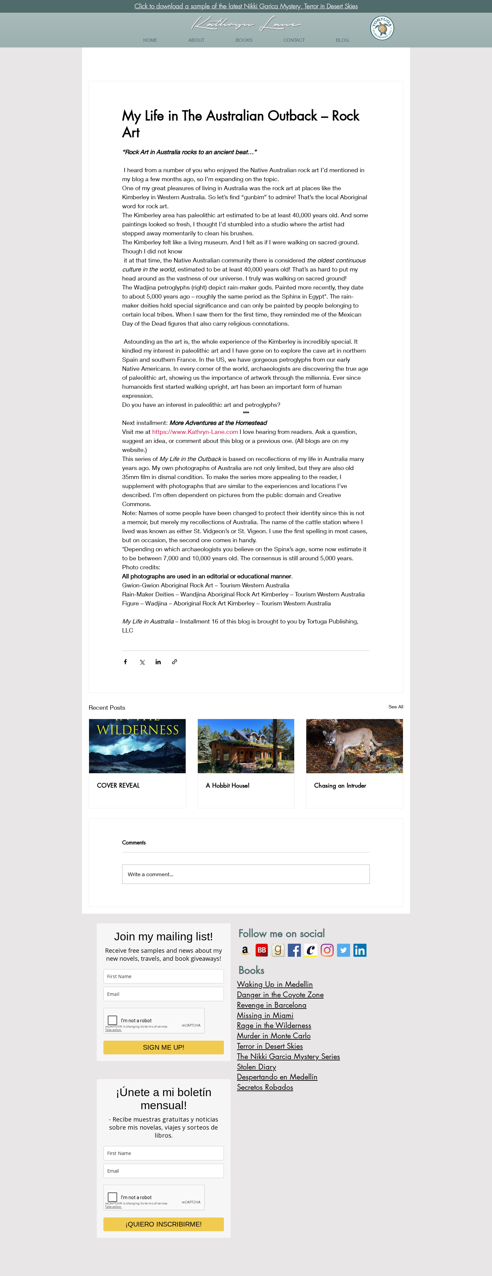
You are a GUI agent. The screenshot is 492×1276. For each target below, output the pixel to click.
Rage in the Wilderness (274, 1025)
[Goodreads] (277, 950)
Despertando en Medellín (277, 1076)
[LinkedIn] (359, 950)
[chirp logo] (310, 950)
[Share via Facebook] (125, 662)
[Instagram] (327, 950)
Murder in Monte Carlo (274, 1035)
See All (396, 706)
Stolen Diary (256, 1066)
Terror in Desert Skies (270, 1046)
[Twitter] (343, 950)
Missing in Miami (265, 1015)
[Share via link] (174, 662)
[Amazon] (245, 950)
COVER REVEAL (118, 785)
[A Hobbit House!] (246, 746)
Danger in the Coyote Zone (280, 994)
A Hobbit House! (228, 785)
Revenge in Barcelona (272, 1005)
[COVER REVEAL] (137, 746)
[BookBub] (261, 950)
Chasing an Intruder (340, 785)
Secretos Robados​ (265, 1087)
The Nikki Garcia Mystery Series (288, 1056)
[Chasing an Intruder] (354, 746)
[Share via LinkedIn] (158, 662)
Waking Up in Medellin (275, 984)
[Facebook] (294, 950)
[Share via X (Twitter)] (142, 662)
